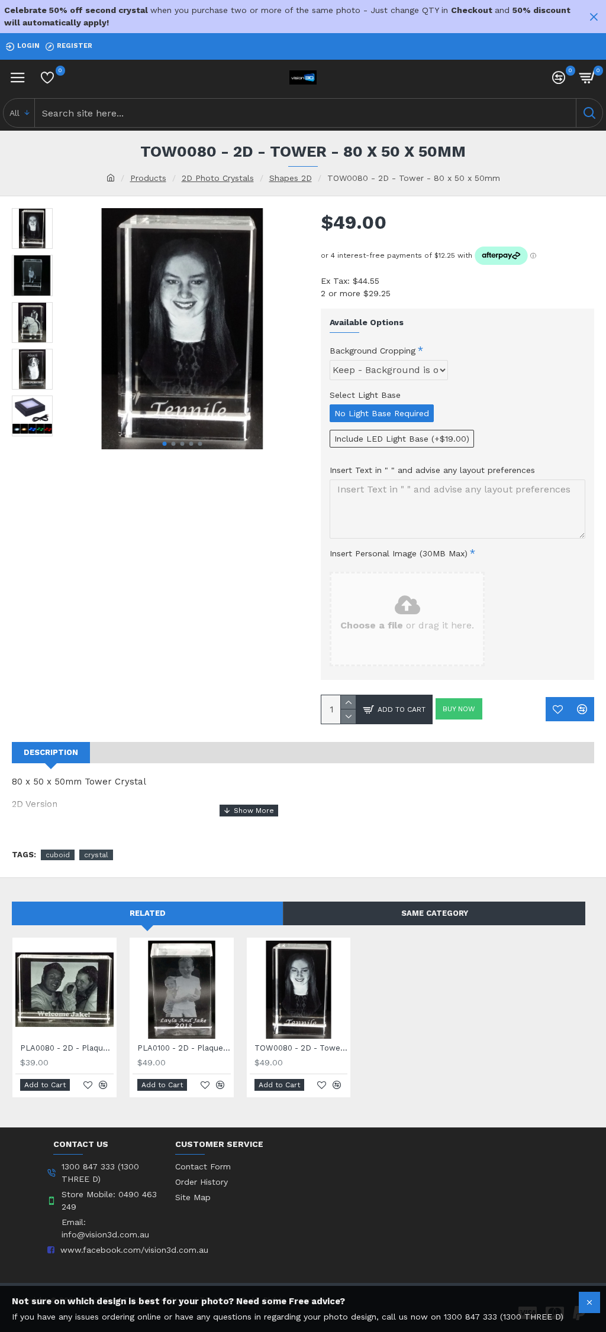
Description (51, 752)
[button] (165, 444)
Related (148, 913)
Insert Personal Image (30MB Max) (399, 553)
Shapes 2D (290, 178)
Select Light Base (365, 395)
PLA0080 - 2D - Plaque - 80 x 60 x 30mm (67, 1047)
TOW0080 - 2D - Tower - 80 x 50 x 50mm (301, 1047)
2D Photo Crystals (218, 178)
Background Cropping (372, 350)
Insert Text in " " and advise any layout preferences (432, 470)
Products (148, 178)
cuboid (58, 855)
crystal (96, 855)
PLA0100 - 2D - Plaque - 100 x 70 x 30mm (184, 1047)
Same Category (434, 913)
